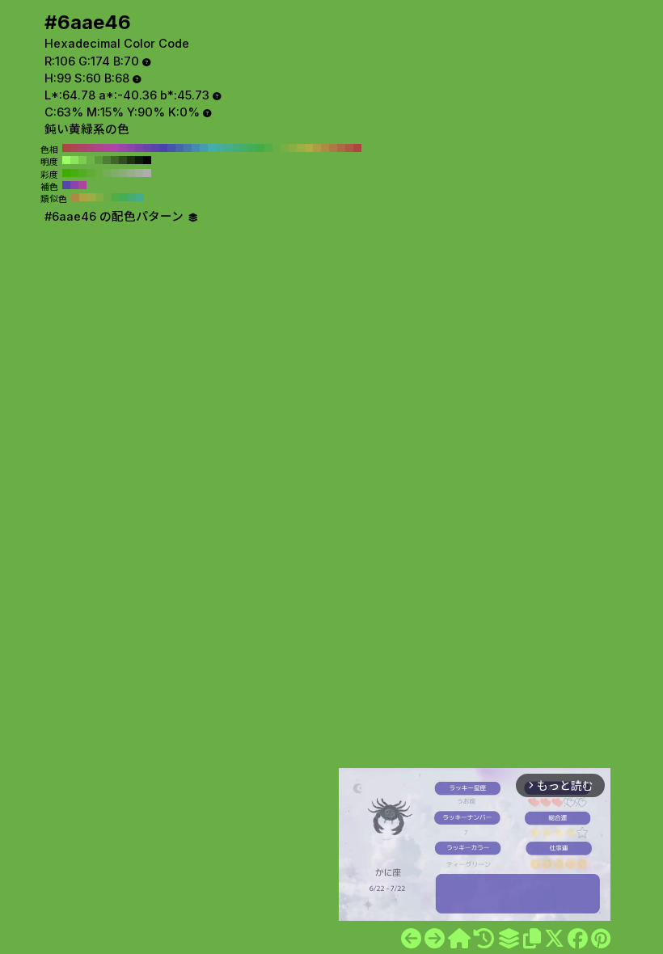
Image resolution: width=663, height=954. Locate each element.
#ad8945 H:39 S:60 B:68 (75, 197)
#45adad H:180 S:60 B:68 (212, 148)
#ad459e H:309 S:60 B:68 (82, 185)
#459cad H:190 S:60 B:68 (204, 148)
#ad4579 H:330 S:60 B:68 (91, 148)
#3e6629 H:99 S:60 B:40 (115, 160)
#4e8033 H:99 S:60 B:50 (107, 160)
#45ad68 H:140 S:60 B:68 (244, 148)
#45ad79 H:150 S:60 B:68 (236, 148)
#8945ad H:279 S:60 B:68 (74, 185)
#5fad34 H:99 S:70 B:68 (91, 173)
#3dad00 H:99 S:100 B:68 (66, 173)
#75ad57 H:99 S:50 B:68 (107, 173)
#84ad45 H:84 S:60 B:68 (99, 197)
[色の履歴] (484, 939)
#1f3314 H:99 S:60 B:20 (131, 160)
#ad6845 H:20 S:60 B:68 (341, 148)
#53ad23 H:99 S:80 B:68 (82, 173)
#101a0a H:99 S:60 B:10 (139, 160)
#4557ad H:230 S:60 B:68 (171, 148)
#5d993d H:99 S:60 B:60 (99, 160)
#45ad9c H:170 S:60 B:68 (220, 148)
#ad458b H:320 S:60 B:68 (99, 148)
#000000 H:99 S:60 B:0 (147, 160)
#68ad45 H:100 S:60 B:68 (276, 148)
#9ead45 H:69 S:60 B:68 (91, 197)
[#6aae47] (434, 939)
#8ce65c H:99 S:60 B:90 (74, 160)
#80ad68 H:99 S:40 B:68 (115, 173)
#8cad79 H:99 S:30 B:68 (123, 173)
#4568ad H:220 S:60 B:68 (179, 148)
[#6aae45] (411, 939)
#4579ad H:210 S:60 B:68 (188, 148)
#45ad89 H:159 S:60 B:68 (140, 197)
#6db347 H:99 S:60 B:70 (91, 160)
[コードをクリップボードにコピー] (532, 939)
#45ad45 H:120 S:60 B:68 (260, 148)
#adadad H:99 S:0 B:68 (147, 173)
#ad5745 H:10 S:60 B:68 (349, 148)
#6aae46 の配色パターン (115, 216)
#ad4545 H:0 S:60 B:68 (357, 148)
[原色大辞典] (459, 939)
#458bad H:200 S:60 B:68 (196, 148)
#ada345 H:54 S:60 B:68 (83, 197)
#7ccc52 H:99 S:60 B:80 (82, 160)
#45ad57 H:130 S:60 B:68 (252, 148)
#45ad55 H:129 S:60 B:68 (124, 197)
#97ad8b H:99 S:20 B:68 (131, 173)
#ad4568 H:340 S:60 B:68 (82, 148)
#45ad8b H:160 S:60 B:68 (228, 148)
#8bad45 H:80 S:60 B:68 (293, 148)
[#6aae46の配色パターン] (508, 939)
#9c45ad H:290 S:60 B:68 (123, 148)
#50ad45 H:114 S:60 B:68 (116, 197)
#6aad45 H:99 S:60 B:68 (99, 173)
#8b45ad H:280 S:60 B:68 (131, 148)
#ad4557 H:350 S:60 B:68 (74, 148)
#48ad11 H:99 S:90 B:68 (74, 173)
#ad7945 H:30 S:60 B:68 (333, 148)
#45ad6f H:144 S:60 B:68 (132, 197)
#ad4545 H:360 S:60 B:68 (66, 148)
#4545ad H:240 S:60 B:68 (163, 148)
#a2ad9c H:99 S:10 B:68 (139, 173)
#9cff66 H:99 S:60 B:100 (66, 160)
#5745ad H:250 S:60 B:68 (155, 148)
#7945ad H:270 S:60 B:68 (139, 148)
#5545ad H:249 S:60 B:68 (66, 185)
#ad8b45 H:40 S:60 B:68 (325, 148)
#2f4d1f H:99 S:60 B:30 (123, 160)
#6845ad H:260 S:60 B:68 (147, 148)
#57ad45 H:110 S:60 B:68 (268, 148)
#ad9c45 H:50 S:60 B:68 (317, 148)
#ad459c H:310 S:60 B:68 (107, 148)
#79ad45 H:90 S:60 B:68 (285, 148)
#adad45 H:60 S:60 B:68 (309, 148)
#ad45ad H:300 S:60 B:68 (115, 148)
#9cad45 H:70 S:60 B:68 (301, 148)
